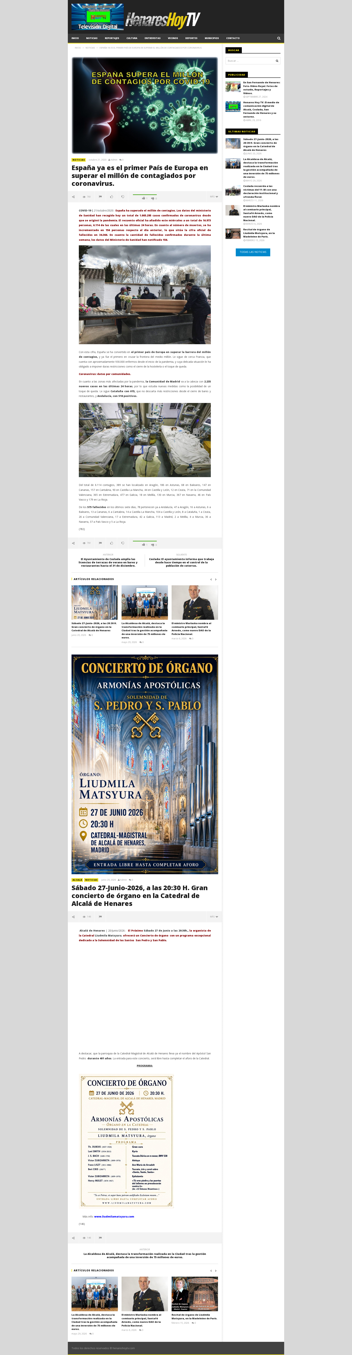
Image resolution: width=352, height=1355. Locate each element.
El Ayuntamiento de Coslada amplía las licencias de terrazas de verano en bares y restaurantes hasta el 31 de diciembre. (108, 561)
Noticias (92, 38)
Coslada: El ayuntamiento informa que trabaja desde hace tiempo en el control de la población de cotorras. (181, 561)
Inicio (75, 38)
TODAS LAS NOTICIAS (253, 252)
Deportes (191, 38)
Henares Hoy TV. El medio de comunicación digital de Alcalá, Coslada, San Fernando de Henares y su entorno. (261, 109)
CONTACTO (233, 38)
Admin (114, 159)
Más (213, 196)
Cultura (131, 38)
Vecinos (173, 38)
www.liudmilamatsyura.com (114, 1216)
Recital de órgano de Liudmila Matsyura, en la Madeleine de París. (194, 1316)
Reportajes (112, 38)
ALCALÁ (77, 879)
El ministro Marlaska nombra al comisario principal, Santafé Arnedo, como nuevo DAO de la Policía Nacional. (191, 629)
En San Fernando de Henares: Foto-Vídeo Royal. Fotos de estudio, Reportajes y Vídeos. (261, 88)
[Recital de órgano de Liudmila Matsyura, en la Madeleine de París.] (195, 1294)
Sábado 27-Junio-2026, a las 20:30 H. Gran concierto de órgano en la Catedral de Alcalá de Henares (94, 627)
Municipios (212, 38)
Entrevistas (153, 38)
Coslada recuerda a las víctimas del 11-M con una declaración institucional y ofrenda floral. (260, 191)
